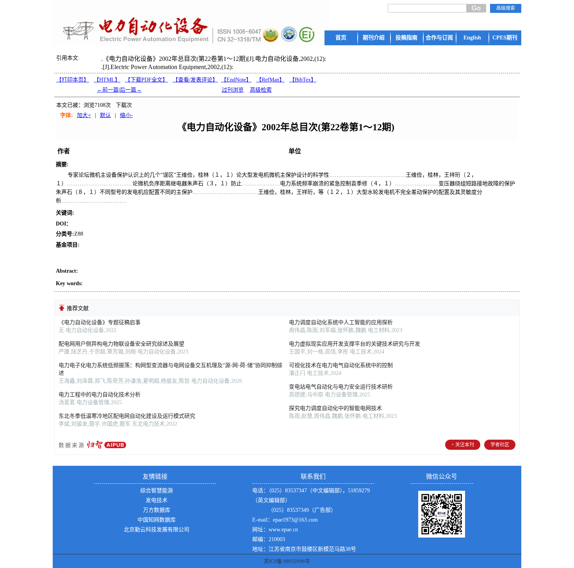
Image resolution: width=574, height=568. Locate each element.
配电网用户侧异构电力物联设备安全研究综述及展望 (121, 344)
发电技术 (157, 500)
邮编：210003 (268, 539)
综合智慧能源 (156, 490)
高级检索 (261, 90)
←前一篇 (108, 90)
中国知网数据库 (156, 520)
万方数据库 (156, 510)
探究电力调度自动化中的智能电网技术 (335, 408)
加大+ (84, 115)
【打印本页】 (72, 80)
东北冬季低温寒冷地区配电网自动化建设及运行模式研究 (127, 416)
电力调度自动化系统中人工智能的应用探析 (341, 322)
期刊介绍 (374, 38)
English (472, 38)
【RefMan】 (270, 80)
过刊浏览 (233, 90)
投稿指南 (406, 38)
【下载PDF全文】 (146, 80)
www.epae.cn (283, 529)
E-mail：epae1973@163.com (285, 520)
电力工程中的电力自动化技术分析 (100, 395)
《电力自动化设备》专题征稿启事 (100, 322)
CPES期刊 (504, 38)
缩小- (126, 115)
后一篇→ (131, 90)
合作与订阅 (439, 38)
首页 (340, 38)
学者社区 (499, 444)
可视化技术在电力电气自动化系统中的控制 (341, 365)
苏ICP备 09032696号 (287, 561)
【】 (195, 80)
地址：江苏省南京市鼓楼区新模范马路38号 (304, 549)
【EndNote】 (236, 80)
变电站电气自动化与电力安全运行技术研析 (341, 387)
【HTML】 (107, 80)
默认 (105, 115)
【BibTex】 (302, 80)
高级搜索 (505, 8)
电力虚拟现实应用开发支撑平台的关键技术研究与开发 (354, 344)
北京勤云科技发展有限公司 (156, 529)
